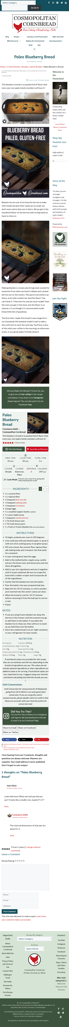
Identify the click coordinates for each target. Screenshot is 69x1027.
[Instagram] (53, 3)
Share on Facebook (27, 728)
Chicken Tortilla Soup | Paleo (11, 749)
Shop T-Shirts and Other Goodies (61, 965)
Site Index (8, 981)
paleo (5, 746)
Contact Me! (8, 971)
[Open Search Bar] (34, 49)
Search (35, 8)
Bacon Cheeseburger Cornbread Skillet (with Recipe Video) (19, 747)
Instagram (42, 714)
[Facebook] (49, 3)
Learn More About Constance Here (60, 127)
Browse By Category (34, 935)
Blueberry (14, 744)
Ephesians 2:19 (58, 218)
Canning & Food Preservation (37, 37)
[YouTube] (65, 3)
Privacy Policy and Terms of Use (7, 964)
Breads (25, 66)
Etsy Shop (61, 972)
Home (2, 66)
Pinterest (61, 948)
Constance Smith (20, 815)
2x (43, 489)
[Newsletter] (61, 3)
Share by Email (9, 728)
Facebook (61, 952)
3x (46, 489)
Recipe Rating (8, 861)
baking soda (21, 502)
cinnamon (20, 505)
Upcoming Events (55, 41)
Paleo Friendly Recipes (35, 744)
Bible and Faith (58, 37)
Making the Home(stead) (35, 41)
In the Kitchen (13, 66)
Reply (6, 806)
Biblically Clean (7, 744)
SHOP (31, 45)
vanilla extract (22, 518)
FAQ (39, 45)
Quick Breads (36, 66)
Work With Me (8, 953)
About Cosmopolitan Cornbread (7, 946)
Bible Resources (12, 41)
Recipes (16, 37)
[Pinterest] (57, 3)
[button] (4, 442)
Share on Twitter (10, 732)
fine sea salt (21, 499)
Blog (7, 37)
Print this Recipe (15, 449)
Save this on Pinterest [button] (39, 449)
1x (40, 489)
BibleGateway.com (60, 227)
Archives (34, 945)
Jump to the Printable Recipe (38, 80)
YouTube (61, 940)
